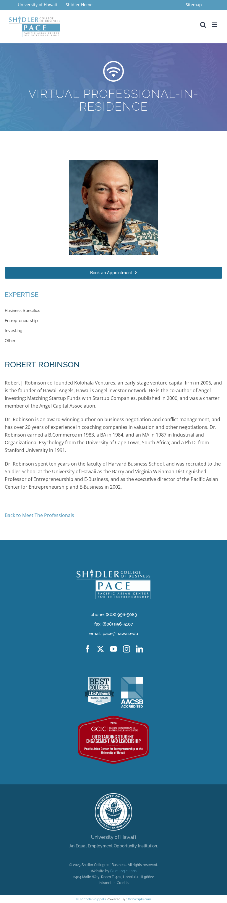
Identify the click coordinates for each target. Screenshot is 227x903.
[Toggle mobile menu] (215, 25)
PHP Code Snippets (91, 899)
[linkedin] (139, 648)
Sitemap (194, 4)
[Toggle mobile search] (203, 25)
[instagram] (126, 648)
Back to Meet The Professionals (39, 515)
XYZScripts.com (139, 899)
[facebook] (87, 648)
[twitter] (100, 648)
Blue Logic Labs (123, 871)
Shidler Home (79, 4)
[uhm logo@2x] (113, 795)
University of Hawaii (38, 4)
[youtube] (113, 648)
